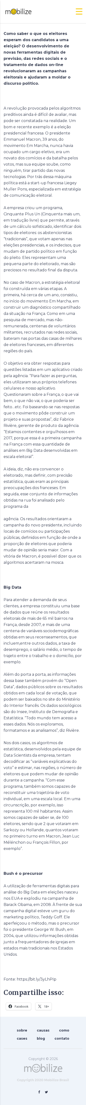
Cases (22, 1038)
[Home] (18, 11)
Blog (41, 1038)
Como (64, 1030)
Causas (43, 1030)
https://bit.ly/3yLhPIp (36, 979)
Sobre (22, 1030)
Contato (61, 1038)
